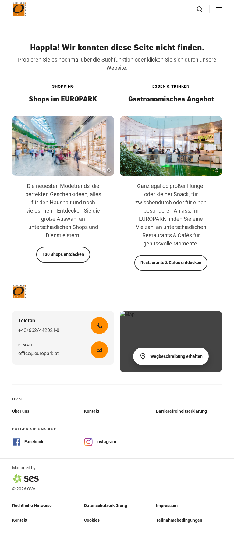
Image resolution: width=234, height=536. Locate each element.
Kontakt (19, 520)
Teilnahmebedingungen (179, 520)
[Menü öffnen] (219, 9)
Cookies (92, 520)
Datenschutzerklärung (105, 505)
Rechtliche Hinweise (32, 505)
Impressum (167, 505)
